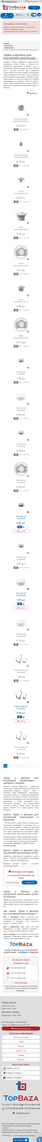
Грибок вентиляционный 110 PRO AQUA (21, 229)
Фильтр (33, 93)
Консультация (13, 882)
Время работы (32, 1)
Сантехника (8, 45)
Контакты (21, 1059)
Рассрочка (20, 990)
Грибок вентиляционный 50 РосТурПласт (21, 193)
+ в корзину (21, 531)
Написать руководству (22, 1028)
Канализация (9, 47)
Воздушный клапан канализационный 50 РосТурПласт (21, 157)
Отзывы (21, 1055)
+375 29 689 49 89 (17, 968)
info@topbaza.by (10, 1)
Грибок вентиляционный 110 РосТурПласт (21, 301)
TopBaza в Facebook (14, 1077)
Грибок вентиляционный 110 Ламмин (21, 265)
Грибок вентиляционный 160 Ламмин (21, 337)
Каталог (6, 17)
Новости (21, 1046)
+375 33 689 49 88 (18, 973)
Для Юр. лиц (21, 1050)
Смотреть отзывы (10, 845)
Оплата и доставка (21, 1037)
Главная (6, 43)
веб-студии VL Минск (27, 1135)
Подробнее (29, 882)
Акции (21, 1041)
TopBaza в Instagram (14, 1073)
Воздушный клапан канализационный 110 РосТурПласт (21, 121)
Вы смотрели (20, 1140)
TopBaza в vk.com (13, 1068)
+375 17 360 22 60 (18, 978)
